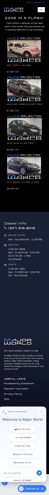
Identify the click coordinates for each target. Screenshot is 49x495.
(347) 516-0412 (21, 228)
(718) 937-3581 (16, 268)
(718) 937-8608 (16, 249)
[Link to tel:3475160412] (5, 482)
